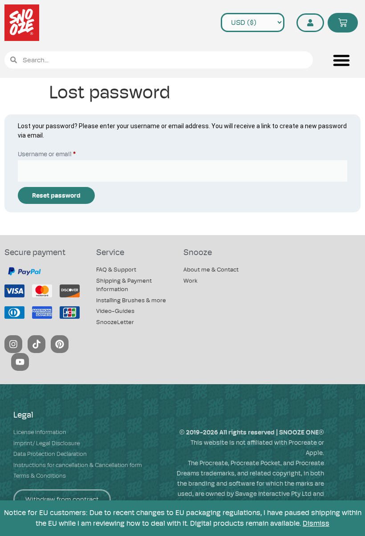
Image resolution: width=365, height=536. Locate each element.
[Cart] (343, 22)
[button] (341, 60)
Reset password (56, 195)
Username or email (59, 153)
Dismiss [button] (316, 523)
